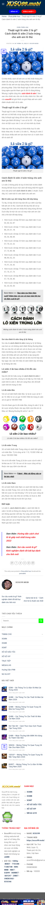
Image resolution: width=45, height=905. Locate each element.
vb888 (6, 857)
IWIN (16, 867)
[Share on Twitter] (20, 563)
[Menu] (3, 4)
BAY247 (8, 876)
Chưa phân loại (14, 16)
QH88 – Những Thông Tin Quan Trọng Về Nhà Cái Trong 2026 (25, 708)
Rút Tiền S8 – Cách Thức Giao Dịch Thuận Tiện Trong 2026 (25, 727)
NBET (12, 870)
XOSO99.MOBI (34, 43)
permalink (22, 573)
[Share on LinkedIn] (33, 563)
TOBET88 (8, 867)
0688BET (15, 873)
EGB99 (7, 873)
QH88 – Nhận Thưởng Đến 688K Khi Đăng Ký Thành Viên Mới (25, 737)
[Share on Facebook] (16, 563)
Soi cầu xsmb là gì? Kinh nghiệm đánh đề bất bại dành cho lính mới (11, 599)
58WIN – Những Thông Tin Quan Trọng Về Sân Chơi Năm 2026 (25, 746)
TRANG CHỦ (7, 634)
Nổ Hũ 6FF (6, 674)
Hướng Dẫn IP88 (8, 670)
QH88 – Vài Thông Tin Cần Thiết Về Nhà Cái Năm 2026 (26, 698)
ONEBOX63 (9, 879)
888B (6, 870)
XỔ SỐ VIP (6, 656)
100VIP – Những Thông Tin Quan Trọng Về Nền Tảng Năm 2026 (25, 756)
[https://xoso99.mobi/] (22, 902)
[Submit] (41, 621)
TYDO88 (15, 864)
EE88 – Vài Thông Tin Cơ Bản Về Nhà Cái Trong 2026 (25, 689)
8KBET (7, 864)
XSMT (4, 647)
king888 (36, 899)
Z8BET (16, 876)
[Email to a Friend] (25, 563)
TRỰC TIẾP (6, 661)
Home (4, 16)
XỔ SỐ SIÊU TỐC (8, 652)
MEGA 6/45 (6, 665)
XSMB (4, 643)
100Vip (15, 861)
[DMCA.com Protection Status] (7, 817)
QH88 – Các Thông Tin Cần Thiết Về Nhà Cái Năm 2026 (25, 717)
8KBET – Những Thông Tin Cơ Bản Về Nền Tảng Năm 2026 (25, 765)
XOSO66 (7, 882)
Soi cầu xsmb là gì (26, 547)
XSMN (4, 639)
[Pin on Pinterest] (29, 563)
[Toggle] (42, 634)
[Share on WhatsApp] (12, 563)
